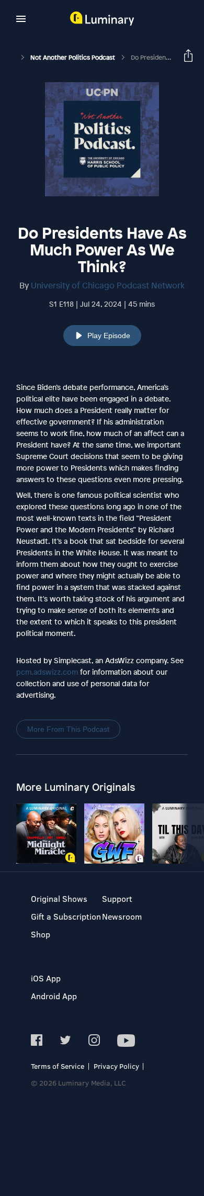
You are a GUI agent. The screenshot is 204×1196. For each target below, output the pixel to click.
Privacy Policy (116, 1066)
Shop (40, 934)
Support (117, 898)
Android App (54, 995)
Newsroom (122, 916)
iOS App (46, 978)
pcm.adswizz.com (47, 672)
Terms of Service (57, 1066)
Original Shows (59, 898)
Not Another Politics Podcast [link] (73, 57)
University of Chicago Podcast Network (108, 285)
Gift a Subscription (66, 916)
